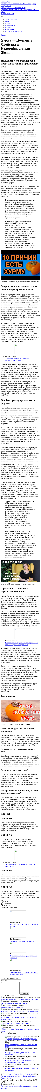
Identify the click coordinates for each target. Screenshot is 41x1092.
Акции (7, 23)
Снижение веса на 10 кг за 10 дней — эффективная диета (24, 974)
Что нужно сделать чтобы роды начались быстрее (19, 999)
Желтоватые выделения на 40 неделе (14, 1003)
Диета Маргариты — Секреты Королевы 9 (21, 1039)
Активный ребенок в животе (12, 1007)
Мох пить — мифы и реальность (22, 941)
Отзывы (8, 27)
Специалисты (10, 25)
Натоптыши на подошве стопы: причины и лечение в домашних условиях (21, 644)
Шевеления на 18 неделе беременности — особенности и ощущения (21, 1061)
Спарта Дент (5, 2)
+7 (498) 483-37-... (13, 8)
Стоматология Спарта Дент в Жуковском (18, 1074)
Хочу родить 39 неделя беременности (15, 1023)
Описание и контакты (13, 31)
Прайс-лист (9, 29)
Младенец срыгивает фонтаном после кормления (19, 1011)
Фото (7, 21)
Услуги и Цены (11, 19)
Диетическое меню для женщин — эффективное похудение (18, 359)
